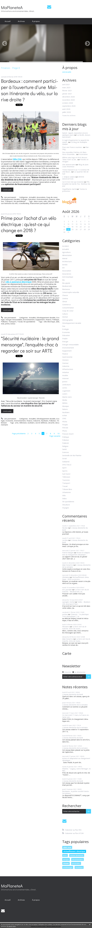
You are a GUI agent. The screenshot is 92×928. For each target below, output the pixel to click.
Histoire (65, 360)
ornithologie (67, 867)
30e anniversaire (68, 164)
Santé (64, 449)
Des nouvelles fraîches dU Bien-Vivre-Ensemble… (74, 153)
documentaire (77, 859)
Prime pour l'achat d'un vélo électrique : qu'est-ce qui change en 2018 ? (28, 224)
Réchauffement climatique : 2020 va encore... (75, 578)
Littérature (66, 385)
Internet (65, 378)
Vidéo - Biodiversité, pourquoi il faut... (76, 603)
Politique (55, 319)
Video (64, 498)
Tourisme (66, 480)
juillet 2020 (66, 112)
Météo (64, 403)
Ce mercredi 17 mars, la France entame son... (75, 716)
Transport (9, 201)
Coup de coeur (51, 197)
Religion (65, 446)
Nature (65, 409)
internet (52, 203)
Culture (65, 314)
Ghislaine (65, 577)
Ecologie (24, 199)
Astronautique (67, 277)
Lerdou (65, 540)
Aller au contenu (7, 2)
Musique (65, 406)
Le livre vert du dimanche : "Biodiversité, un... (75, 590)
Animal (64, 258)
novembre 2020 (68, 100)
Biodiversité (67, 286)
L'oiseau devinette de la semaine (76, 566)
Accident (65, 246)
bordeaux (79, 867)
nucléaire (31, 423)
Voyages (65, 508)
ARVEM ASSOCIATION (73, 178)
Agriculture (66, 252)
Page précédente (19, 433)
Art (63, 268)
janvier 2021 (67, 94)
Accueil (7, 21)
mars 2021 (66, 87)
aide (57, 321)
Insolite (65, 375)
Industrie (36, 421)
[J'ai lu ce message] (90, 924)
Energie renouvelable (14, 319)
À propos (36, 21)
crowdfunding (24, 203)
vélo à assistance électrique (18, 282)
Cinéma (65, 298)
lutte (65, 855)
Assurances (66, 274)
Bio (63, 280)
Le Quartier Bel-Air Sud (75, 173)
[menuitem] (7, 21)
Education (32, 199)
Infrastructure (67, 369)
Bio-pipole (66, 283)
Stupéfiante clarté (69, 189)
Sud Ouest (66, 474)
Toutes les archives (69, 115)
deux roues (38, 201)
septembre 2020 (69, 106)
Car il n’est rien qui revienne (72, 182)
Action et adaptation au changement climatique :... (76, 553)
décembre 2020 (68, 97)
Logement (66, 391)
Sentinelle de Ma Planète (71, 455)
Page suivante (54, 436)
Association (41, 197)
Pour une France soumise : (72, 147)
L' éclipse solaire (68, 177)
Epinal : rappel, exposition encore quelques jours (75, 134)
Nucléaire (44, 421)
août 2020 (66, 109)
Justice (64, 382)
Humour (65, 363)
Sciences (65, 452)
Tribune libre (67, 489)
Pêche (64, 422)
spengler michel (68, 602)
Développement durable (10, 199)
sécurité (51, 423)
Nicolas (65, 528)
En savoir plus (11, 926)
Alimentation (67, 255)
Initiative (65, 372)
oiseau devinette (76, 855)
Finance (52, 199)
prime (7, 323)
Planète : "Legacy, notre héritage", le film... (76, 770)
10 (58, 433)
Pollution (4, 321)
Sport (64, 468)
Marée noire (67, 397)
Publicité (65, 443)
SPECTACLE (66, 465)
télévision (23, 423)
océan (64, 415)
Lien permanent (9, 197)
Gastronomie (67, 357)
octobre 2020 (67, 103)
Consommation (68, 308)
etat (2, 323)
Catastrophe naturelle (70, 292)
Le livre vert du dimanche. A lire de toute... (74, 627)
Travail (19, 321)
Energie (65, 341)
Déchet (65, 317)
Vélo (64, 495)
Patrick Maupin (67, 552)
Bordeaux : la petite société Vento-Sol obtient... (75, 792)
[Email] (49, 7)
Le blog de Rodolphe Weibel (74, 143)
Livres (64, 388)
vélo (45, 201)
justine (64, 614)
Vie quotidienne (19, 201)
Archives (21, 21)
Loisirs (64, 394)
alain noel (67, 847)
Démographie (67, 320)
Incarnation (83, 154)
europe (66, 859)
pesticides (76, 863)
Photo (64, 431)
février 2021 (67, 91)
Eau (63, 326)
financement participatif (39, 203)
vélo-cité (51, 201)
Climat (64, 301)
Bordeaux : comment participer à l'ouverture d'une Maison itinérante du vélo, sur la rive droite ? (29, 90)
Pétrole (65, 428)
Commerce (66, 304)
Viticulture (66, 505)
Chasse (65, 295)
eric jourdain (67, 589)
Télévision (66, 477)
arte (16, 423)
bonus (13, 323)
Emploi (64, 338)
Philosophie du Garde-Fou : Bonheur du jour (76, 184)
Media (64, 400)
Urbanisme (66, 492)
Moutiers (65, 626)
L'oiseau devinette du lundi (75, 529)
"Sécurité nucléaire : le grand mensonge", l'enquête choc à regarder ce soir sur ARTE (30, 344)
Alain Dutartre (67, 565)
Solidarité (65, 462)
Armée (64, 265)
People (65, 425)
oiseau (66, 863)
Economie (9, 421)
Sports (64, 471)
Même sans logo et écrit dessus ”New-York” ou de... (74, 158)
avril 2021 (66, 84)
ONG (64, 418)
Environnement (42, 199)
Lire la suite (7, 190)
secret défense (41, 423)
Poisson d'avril (67, 434)
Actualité (32, 197)
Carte (66, 653)
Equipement (40, 319)
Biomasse (66, 289)
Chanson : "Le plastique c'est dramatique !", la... (75, 615)
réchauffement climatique (74, 851)
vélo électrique (49, 321)
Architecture (67, 261)
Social (64, 458)
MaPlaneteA (12, 7)
